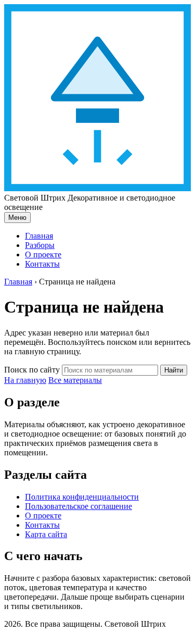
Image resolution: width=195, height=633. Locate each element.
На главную (25, 380)
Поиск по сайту (32, 369)
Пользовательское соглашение (78, 506)
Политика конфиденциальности (82, 496)
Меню (17, 217)
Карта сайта (46, 534)
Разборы (40, 245)
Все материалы (75, 380)
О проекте (43, 254)
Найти (173, 370)
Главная (39, 235)
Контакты (42, 263)
